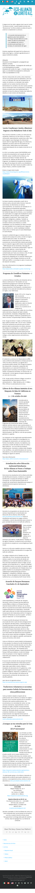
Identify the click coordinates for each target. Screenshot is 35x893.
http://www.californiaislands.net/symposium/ (15, 459)
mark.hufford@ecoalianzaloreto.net (13, 719)
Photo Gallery (8, 857)
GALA (6, 861)
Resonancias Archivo (9, 843)
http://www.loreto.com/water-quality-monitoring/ (16, 269)
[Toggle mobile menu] (31, 16)
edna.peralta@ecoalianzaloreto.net (13, 516)
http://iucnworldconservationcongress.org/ (15, 682)
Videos (6, 854)
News (5, 840)
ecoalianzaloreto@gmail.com (17, 808)
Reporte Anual (9, 850)
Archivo (6, 847)
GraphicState (29, 877)
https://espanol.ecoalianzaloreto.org (17, 796)
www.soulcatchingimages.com (17, 880)
